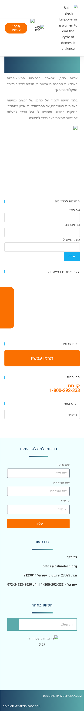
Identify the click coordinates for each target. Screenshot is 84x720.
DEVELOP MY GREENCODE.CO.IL (22, 706)
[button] (53, 28)
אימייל (65, 501)
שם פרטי (63, 464)
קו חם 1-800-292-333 (64, 388)
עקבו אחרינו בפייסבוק (64, 272)
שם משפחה (61, 483)
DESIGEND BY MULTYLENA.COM (62, 695)
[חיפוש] (13, 624)
